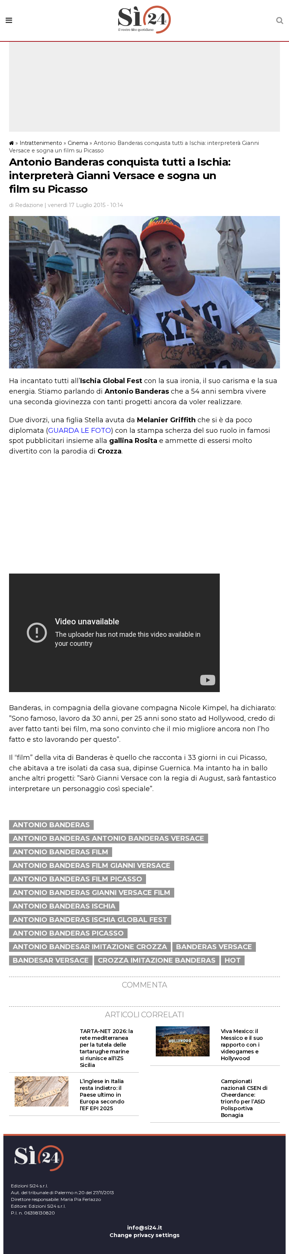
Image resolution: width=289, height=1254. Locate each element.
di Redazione (26, 205)
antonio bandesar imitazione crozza (90, 947)
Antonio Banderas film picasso (77, 879)
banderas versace (214, 947)
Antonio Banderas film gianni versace (91, 865)
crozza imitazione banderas (157, 960)
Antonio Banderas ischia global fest (90, 920)
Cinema (78, 143)
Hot (233, 960)
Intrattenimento (41, 143)
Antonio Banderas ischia (64, 906)
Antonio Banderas (51, 825)
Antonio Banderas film (60, 852)
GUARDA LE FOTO (79, 430)
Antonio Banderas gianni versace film (91, 893)
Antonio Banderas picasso (68, 933)
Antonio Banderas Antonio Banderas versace (108, 838)
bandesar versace (51, 960)
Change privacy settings (144, 1235)
